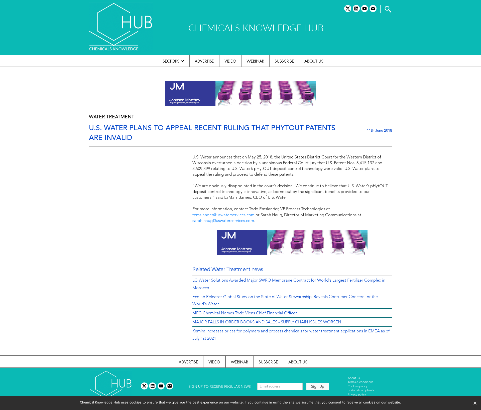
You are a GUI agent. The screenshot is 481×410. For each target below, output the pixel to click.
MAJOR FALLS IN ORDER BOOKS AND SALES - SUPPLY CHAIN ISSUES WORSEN (266, 322)
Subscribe (284, 61)
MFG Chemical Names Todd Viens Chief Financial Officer (244, 313)
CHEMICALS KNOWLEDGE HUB (255, 27)
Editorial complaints (361, 390)
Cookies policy (357, 386)
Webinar (255, 61)
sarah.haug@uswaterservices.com (223, 221)
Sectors (171, 61)
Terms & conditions (360, 382)
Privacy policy (357, 394)
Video (230, 61)
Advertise (204, 61)
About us (313, 61)
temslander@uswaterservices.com (223, 215)
